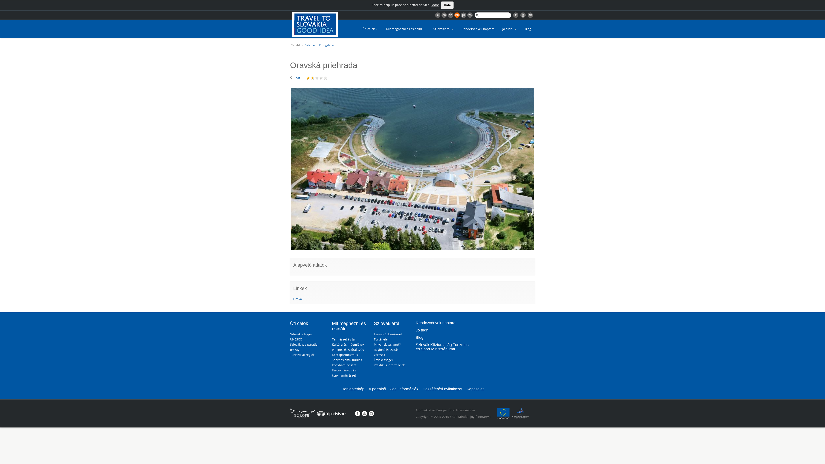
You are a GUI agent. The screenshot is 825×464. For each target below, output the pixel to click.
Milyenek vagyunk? (387, 344)
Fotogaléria (326, 45)
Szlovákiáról (442, 29)
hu (457, 15)
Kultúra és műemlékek (348, 344)
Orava (297, 299)
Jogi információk (404, 389)
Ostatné (309, 45)
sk (437, 15)
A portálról (377, 389)
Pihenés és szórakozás (348, 350)
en (444, 15)
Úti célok (369, 29)
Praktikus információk (389, 365)
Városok (379, 355)
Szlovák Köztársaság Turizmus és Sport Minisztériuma (442, 347)
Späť (297, 78)
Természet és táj (344, 339)
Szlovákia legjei (301, 334)
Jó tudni (508, 29)
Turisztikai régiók (302, 355)
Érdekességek (383, 360)
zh (470, 15)
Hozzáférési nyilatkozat (442, 389)
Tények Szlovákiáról (388, 334)
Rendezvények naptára (478, 29)
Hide (447, 5)
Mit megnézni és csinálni (404, 29)
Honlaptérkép (352, 389)
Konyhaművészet (344, 365)
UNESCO (296, 339)
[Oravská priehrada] (412, 169)
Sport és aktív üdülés (347, 360)
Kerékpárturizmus (345, 355)
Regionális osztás (386, 350)
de (450, 15)
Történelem (382, 339)
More (435, 5)
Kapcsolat (475, 389)
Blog (528, 29)
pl (463, 15)
